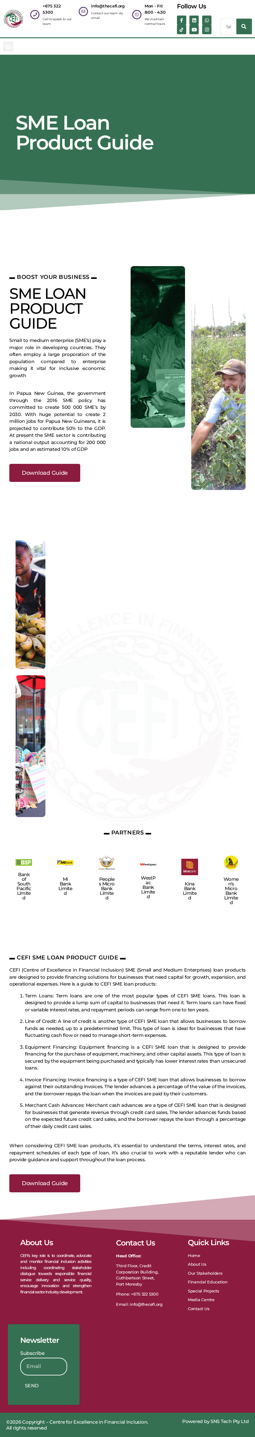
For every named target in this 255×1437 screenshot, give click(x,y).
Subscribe (32, 1353)
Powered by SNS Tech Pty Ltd (215, 1421)
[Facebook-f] (181, 20)
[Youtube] (194, 29)
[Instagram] (206, 29)
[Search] (244, 26)
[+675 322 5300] (34, 14)
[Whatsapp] (206, 20)
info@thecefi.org (108, 5)
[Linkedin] (194, 20)
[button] (8, 46)
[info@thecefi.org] (83, 11)
